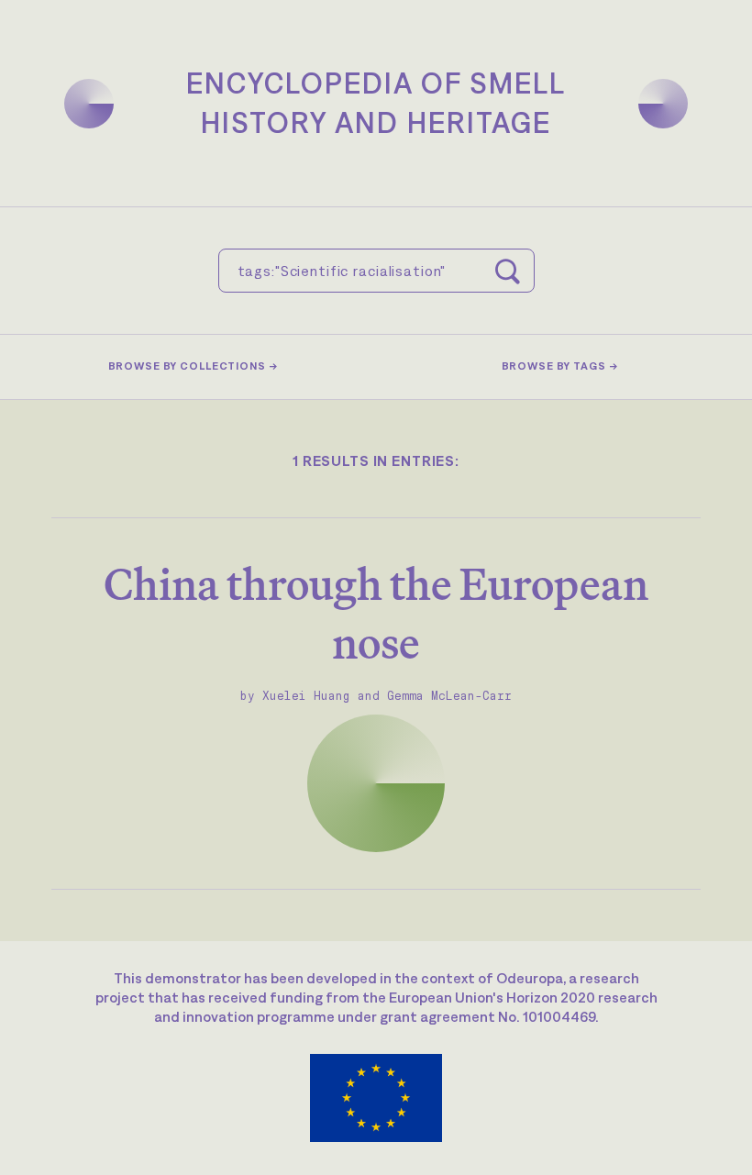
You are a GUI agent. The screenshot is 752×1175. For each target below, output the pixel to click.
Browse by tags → (560, 366)
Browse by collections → (193, 366)
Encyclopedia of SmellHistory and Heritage (376, 102)
